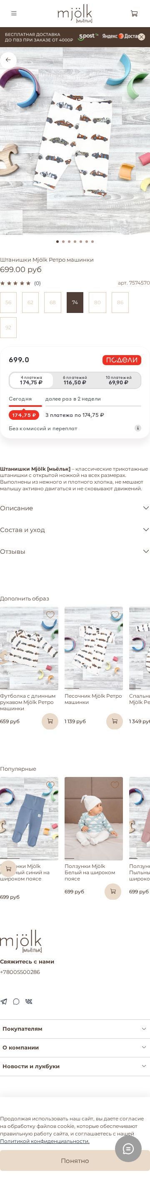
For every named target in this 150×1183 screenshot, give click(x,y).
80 (97, 302)
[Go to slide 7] (92, 241)
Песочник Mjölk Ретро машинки (93, 699)
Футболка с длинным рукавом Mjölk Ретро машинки (27, 702)
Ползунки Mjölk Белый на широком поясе (90, 872)
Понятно (75, 1161)
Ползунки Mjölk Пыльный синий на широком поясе (25, 872)
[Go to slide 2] (63, 241)
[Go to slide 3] (69, 241)
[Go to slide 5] (81, 241)
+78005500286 (20, 972)
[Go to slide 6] (86, 241)
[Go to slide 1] (57, 241)
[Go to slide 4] (75, 241)
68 (53, 302)
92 (8, 327)
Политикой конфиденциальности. (45, 1141)
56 (8, 302)
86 (120, 302)
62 (30, 302)
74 (75, 302)
